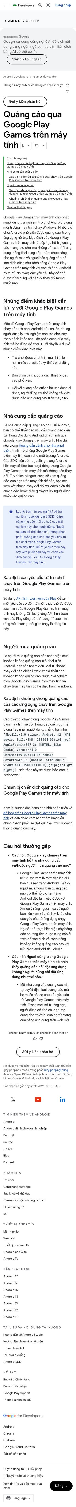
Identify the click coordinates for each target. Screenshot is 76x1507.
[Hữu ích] (67, 85)
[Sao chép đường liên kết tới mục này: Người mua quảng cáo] (60, 647)
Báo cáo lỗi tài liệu (15, 1386)
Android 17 (10, 1276)
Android (8, 1122)
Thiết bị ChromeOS (16, 1245)
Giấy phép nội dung (56, 1070)
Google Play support (16, 1393)
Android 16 (10, 1283)
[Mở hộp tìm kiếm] (40, 5)
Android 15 (10, 1290)
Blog (6, 1155)
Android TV (10, 1258)
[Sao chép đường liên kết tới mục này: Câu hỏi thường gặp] (55, 846)
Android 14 (10, 1296)
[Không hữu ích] (67, 91)
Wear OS (9, 1238)
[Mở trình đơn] (7, 5)
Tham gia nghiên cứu (17, 1400)
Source (8, 1142)
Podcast (8, 1162)
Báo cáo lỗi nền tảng (16, 1379)
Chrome (8, 1433)
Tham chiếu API (13, 1348)
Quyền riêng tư (13, 1207)
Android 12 (10, 1310)
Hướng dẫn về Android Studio (23, 1335)
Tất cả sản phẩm (15, 1454)
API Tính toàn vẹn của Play (36, 598)
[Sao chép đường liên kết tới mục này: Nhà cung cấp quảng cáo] (67, 416)
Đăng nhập (63, 5)
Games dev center (22, 21)
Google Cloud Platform (19, 1447)
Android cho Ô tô (15, 1252)
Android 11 (10, 1317)
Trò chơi (8, 1180)
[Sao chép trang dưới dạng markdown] (37, 145)
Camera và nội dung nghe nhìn (24, 1200)
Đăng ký (62, 1486)
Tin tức (7, 1149)
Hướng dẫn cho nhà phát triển (23, 1341)
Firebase (9, 1440)
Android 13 (10, 1303)
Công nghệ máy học (17, 1187)
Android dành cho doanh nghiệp (25, 1128)
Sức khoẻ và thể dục (16, 1193)
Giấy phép (35, 1469)
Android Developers (15, 76)
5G (5, 1214)
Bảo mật (8, 1135)
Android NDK (12, 1362)
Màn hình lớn (11, 1231)
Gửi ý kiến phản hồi (25, 102)
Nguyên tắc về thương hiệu (24, 1475)
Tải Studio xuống (14, 1355)
